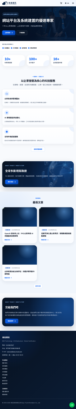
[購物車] (61, 3)
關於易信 (4, 363)
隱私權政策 (5, 391)
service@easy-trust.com (14, 351)
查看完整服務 (38, 149)
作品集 (4, 378)
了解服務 (22, 33)
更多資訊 (10, 182)
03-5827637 (10, 345)
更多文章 (38, 286)
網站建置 (4, 375)
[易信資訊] (9, 3)
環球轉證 (4, 369)
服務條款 (4, 394)
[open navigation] (73, 3)
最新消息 (4, 380)
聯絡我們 (10, 321)
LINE (72, 405)
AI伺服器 (4, 372)
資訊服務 (4, 366)
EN (68, 3)
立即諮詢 (7, 33)
